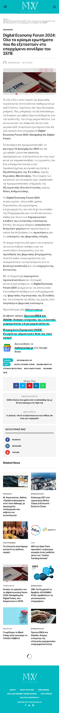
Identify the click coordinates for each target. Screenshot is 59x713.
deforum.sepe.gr (34, 309)
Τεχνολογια (8, 585)
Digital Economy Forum (24, 364)
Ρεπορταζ (7, 628)
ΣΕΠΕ (5, 373)
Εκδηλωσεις (8, 29)
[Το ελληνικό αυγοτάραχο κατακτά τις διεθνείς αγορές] (15, 530)
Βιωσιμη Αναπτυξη (44, 364)
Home (5, 19)
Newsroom (14, 62)
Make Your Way (27, 690)
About (13, 690)
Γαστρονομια (9, 542)
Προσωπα (7, 494)
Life (33, 542)
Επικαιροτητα (37, 494)
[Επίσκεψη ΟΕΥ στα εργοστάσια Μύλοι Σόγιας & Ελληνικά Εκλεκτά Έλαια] (43, 481)
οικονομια (47, 368)
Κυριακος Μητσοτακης (12, 368)
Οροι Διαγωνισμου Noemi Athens (21, 694)
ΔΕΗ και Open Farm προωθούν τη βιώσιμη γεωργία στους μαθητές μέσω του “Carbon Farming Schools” (42, 552)
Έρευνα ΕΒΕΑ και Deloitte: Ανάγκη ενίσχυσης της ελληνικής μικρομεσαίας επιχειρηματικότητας (43, 638)
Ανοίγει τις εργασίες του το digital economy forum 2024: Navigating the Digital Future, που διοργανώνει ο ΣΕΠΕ (15, 595)
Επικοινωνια (43, 690)
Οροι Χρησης (46, 694)
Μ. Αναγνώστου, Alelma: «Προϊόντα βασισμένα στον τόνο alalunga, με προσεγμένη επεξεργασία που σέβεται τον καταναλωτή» (15, 506)
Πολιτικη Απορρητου (29, 697)
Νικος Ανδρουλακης (32, 368)
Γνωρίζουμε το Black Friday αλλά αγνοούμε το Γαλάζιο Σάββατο (15, 635)
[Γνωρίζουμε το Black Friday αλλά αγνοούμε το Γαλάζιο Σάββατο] (15, 616)
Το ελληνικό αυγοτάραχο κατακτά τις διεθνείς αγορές (15, 549)
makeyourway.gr (24, 347)
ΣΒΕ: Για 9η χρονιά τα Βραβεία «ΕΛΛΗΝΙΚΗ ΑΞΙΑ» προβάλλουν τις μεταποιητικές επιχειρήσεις (42, 595)
